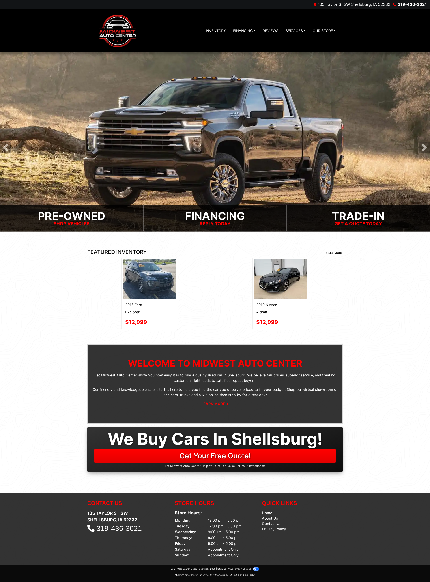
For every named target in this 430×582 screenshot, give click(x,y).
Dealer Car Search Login (184, 568)
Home (267, 513)
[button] (5, 147)
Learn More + (215, 404)
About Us (270, 518)
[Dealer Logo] (118, 31)
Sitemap (221, 568)
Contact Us (271, 523)
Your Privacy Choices (240, 568)
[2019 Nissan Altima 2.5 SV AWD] (281, 279)
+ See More (334, 253)
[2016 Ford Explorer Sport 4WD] (150, 279)
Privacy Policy (274, 529)
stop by (234, 395)
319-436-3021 (412, 4)
